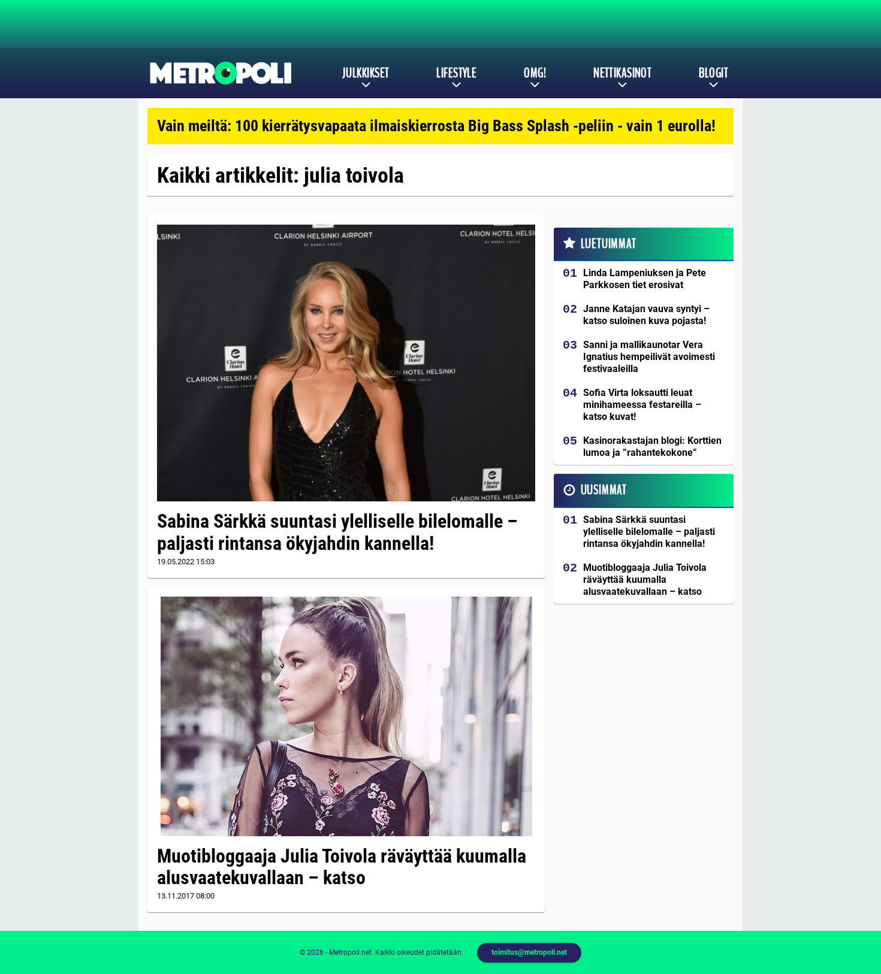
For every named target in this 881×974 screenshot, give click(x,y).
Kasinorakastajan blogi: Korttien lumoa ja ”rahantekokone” (652, 446)
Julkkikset (365, 73)
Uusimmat (604, 490)
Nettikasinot (622, 73)
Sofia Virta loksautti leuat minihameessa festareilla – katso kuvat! (642, 404)
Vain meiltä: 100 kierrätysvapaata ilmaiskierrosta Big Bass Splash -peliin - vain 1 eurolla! (436, 126)
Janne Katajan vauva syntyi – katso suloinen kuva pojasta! (646, 314)
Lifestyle (456, 73)
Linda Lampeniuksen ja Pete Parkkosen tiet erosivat (644, 279)
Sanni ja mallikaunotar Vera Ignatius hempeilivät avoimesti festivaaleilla (649, 356)
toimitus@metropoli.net (529, 952)
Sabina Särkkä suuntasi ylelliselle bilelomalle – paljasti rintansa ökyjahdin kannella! (337, 532)
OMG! (535, 73)
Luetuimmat (608, 244)
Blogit (713, 73)
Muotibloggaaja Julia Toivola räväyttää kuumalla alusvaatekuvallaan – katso (341, 867)
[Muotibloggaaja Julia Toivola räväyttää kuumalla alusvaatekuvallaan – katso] (346, 716)
